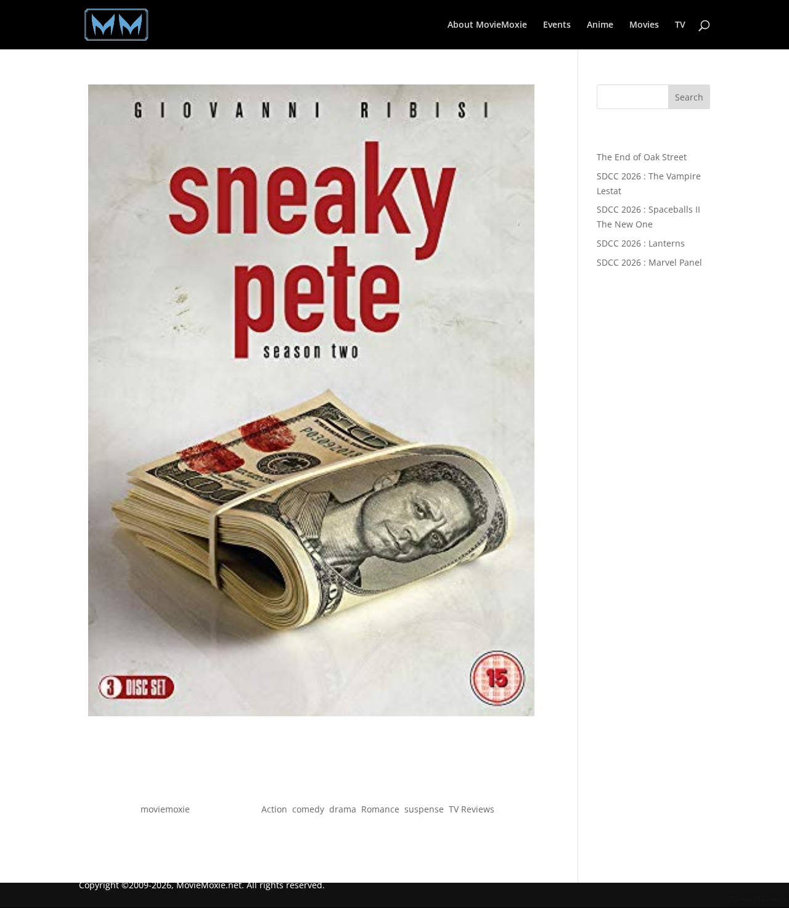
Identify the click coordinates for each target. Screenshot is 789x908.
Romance (380, 809)
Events (557, 25)
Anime (600, 25)
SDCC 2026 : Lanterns (641, 243)
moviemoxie (165, 809)
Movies (644, 25)
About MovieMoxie (487, 25)
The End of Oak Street (642, 157)
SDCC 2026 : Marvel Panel (649, 262)
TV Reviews (471, 809)
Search (689, 97)
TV (680, 25)
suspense (424, 809)
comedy (308, 809)
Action (274, 809)
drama (342, 809)
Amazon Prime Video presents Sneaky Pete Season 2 (311, 787)
